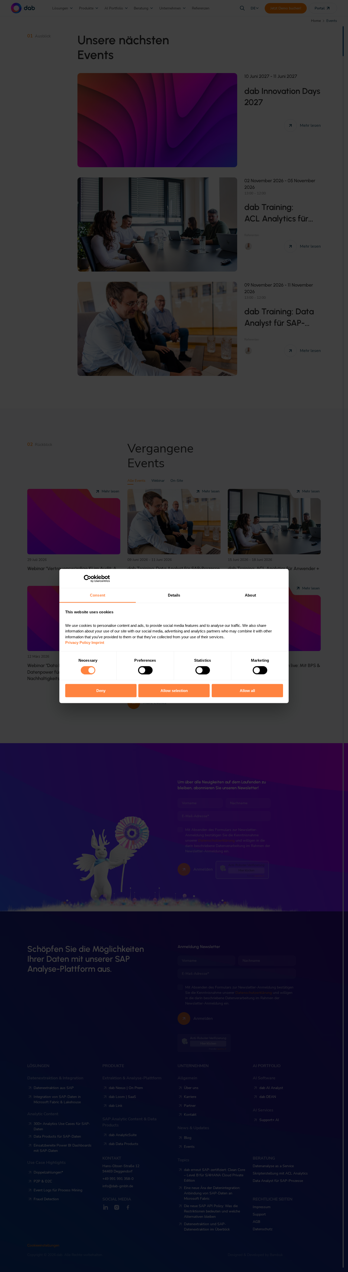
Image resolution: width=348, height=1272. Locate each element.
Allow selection (174, 690)
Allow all (247, 690)
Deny (100, 690)
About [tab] (250, 595)
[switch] (145, 670)
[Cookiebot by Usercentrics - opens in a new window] (87, 578)
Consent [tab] (97, 595)
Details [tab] (174, 595)
